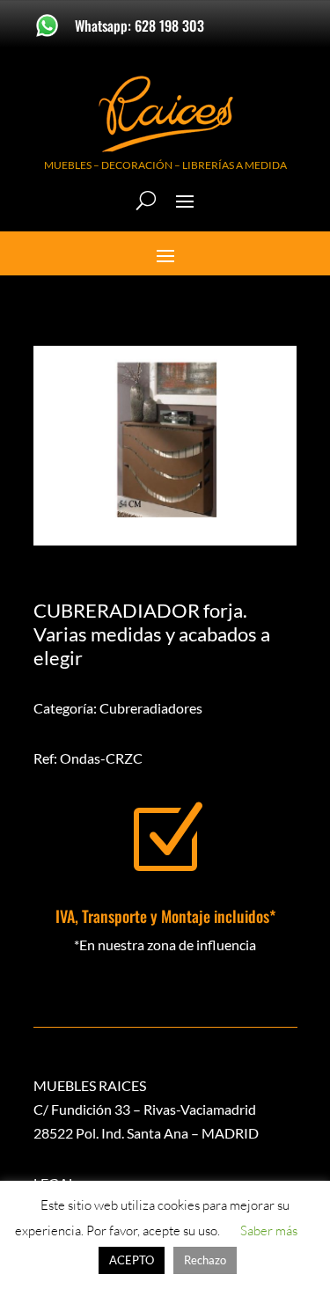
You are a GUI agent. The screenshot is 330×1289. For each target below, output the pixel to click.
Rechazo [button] (205, 1260)
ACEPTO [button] (131, 1260)
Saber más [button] (268, 1230)
